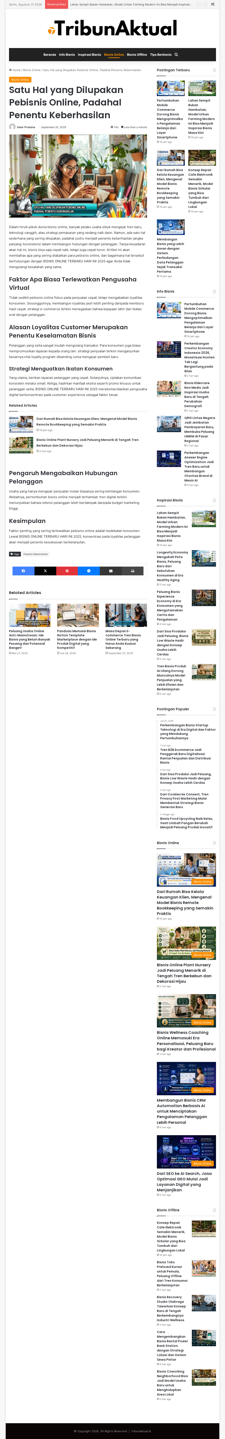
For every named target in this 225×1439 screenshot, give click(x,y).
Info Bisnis (67, 54)
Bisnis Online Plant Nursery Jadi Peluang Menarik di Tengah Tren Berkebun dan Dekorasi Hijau (184, 973)
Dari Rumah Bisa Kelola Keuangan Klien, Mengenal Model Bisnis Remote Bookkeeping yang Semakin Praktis (185, 902)
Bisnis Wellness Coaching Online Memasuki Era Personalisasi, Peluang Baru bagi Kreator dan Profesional (186, 1041)
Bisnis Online (114, 54)
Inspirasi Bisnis (89, 54)
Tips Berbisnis (161, 54)
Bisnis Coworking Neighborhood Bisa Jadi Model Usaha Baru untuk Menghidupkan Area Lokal (172, 1383)
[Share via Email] (111, 571)
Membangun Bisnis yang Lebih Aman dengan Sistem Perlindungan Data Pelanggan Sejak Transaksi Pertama (170, 255)
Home (16, 70)
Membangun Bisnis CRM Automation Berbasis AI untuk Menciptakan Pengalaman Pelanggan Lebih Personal (182, 1111)
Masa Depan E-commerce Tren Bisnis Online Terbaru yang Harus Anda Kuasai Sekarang (123, 639)
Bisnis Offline (137, 54)
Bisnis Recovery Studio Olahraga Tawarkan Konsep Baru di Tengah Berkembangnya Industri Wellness (171, 1308)
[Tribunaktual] (112, 28)
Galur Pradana (26, 127)
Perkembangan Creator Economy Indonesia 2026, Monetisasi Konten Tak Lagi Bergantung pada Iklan (199, 357)
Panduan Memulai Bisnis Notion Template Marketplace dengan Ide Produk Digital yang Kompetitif (77, 639)
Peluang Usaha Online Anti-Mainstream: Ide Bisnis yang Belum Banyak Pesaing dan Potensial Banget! (29, 639)
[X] (45, 571)
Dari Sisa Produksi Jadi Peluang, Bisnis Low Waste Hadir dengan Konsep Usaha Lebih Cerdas (173, 643)
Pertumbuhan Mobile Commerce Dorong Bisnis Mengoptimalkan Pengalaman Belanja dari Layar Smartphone (170, 119)
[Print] (132, 571)
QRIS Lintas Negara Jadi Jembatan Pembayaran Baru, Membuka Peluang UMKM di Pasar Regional (199, 429)
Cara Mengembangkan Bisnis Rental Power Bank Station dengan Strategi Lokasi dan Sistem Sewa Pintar (172, 1346)
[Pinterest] (67, 571)
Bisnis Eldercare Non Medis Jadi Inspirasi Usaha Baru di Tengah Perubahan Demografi (197, 394)
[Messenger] (89, 571)
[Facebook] (23, 571)
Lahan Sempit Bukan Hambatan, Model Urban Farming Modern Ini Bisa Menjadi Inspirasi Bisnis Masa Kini (201, 116)
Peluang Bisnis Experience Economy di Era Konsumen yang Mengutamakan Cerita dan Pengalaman (170, 606)
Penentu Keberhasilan (36, 554)
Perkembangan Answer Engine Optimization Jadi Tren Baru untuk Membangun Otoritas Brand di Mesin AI (199, 467)
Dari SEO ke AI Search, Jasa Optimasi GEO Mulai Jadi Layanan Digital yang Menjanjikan (184, 1182)
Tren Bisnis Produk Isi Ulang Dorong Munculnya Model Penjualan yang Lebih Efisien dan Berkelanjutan (171, 677)
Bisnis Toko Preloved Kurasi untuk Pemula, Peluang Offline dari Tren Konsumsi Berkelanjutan (172, 1273)
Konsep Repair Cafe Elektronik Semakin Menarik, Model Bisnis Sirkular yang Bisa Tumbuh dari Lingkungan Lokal (200, 188)
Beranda (50, 54)
